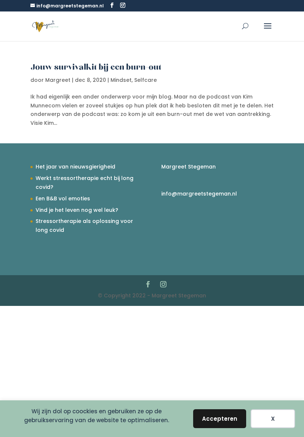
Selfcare (145, 80)
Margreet (57, 80)
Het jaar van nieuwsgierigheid (75, 166)
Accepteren (219, 419)
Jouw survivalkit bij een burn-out (95, 67)
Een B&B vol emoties (63, 198)
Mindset (121, 80)
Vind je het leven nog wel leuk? (77, 210)
